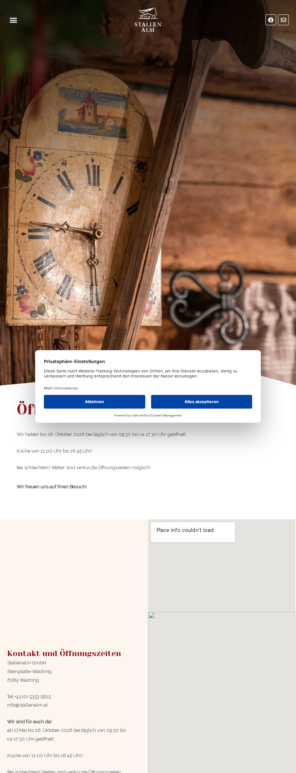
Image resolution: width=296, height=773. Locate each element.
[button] (13, 20)
